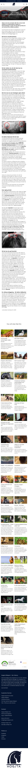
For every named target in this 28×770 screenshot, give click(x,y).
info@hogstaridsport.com (7, 720)
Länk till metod (17, 205)
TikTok (2, 737)
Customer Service (5, 699)
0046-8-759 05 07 (5, 718)
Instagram (3, 735)
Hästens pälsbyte (5, 381)
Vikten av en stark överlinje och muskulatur (19, 446)
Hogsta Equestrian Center (7, 695)
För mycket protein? (19, 604)
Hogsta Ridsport (5, 697)
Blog (6, 17)
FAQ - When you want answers (8, 703)
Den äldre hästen (19, 338)
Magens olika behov (6, 360)
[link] (14, 663)
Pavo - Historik (5, 505)
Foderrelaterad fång (6, 403)
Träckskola (17, 546)
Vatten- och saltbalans (7, 465)
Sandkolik (17, 465)
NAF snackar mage (19, 360)
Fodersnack (4, 12)
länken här (23, 303)
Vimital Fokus (18, 422)
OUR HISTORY (4, 688)
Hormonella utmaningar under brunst (6, 340)
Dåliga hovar (4, 546)
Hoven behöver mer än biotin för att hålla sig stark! (7, 647)
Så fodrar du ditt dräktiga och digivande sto (7, 424)
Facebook (11, 220)
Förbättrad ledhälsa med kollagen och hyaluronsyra (19, 383)
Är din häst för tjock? (20, 585)
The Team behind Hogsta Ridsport (9, 701)
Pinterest (3, 739)
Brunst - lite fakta (19, 505)
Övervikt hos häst (5, 624)
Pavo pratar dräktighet (7, 565)
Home (3, 17)
